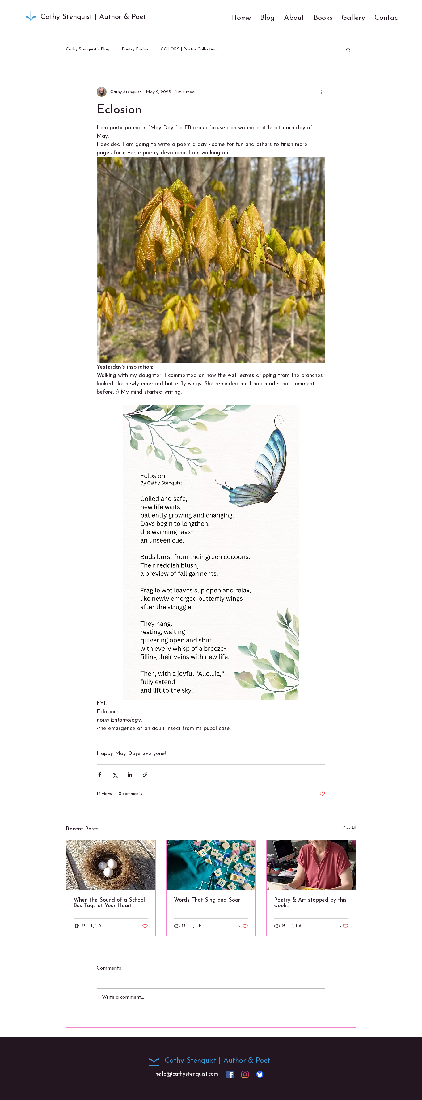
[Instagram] (245, 1074)
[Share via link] (145, 775)
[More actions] (321, 92)
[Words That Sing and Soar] (211, 865)
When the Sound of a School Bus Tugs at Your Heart (109, 903)
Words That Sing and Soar (207, 900)
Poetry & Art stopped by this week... (310, 903)
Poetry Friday (135, 49)
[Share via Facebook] (100, 775)
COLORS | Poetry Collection (189, 49)
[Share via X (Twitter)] (115, 775)
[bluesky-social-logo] (260, 1074)
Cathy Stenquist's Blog (87, 49)
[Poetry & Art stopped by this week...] (311, 865)
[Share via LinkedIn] (130, 775)
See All (349, 828)
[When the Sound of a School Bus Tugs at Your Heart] (110, 865)
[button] (348, 49)
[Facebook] (230, 1074)
